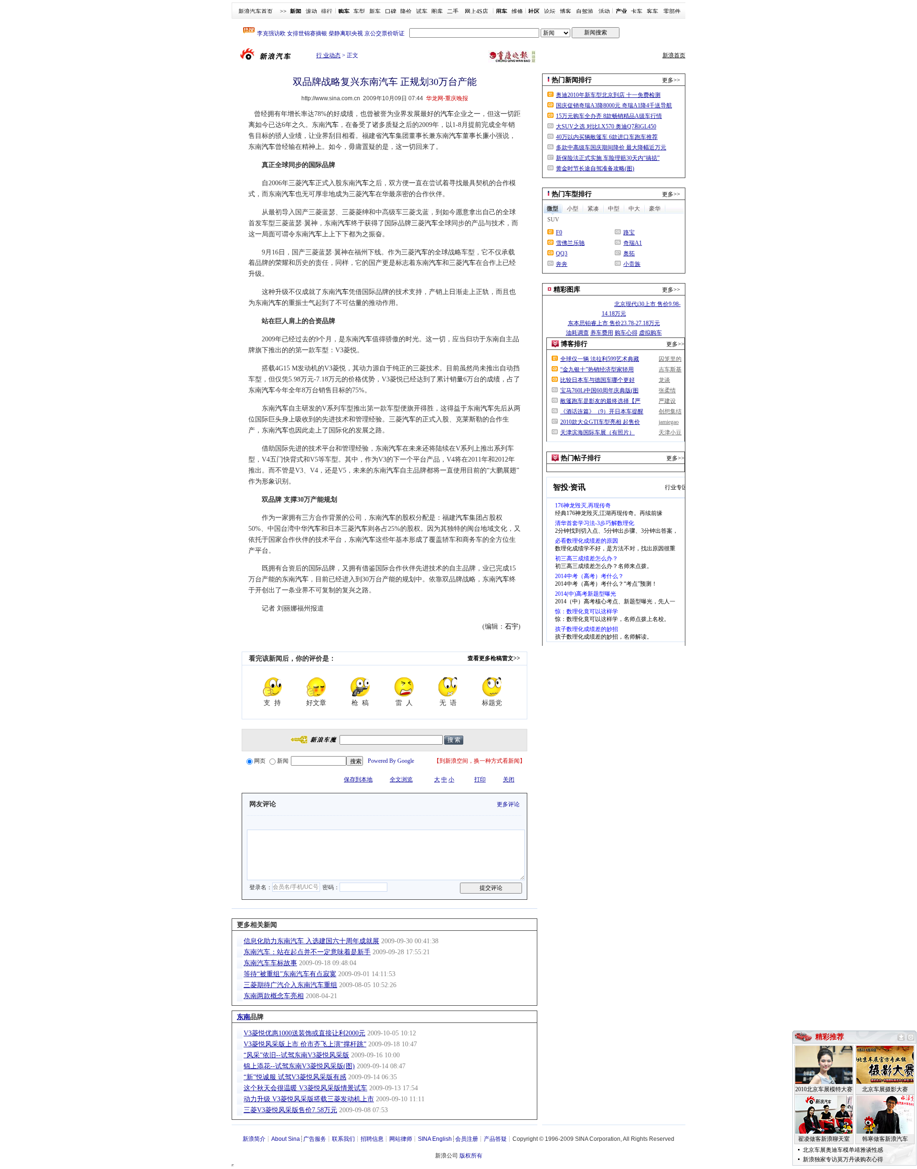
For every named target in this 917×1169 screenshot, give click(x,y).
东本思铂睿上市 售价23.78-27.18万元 (614, 323)
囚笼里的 (670, 359)
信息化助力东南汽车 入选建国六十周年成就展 (311, 941)
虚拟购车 (650, 332)
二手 (452, 11)
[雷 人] (404, 686)
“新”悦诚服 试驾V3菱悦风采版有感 (295, 1077)
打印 (480, 779)
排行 (326, 11)
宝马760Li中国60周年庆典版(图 (599, 390)
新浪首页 (673, 55)
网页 (260, 761)
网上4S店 (476, 11)
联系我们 (343, 1139)
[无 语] (448, 686)
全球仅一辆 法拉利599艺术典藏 (599, 359)
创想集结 (670, 411)
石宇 (511, 626)
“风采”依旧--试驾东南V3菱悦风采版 (296, 1055)
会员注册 (466, 1139)
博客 (565, 11)
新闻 (282, 761)
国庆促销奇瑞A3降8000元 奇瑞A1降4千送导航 (614, 105)
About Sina (285, 1139)
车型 (359, 11)
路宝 (629, 232)
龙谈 (664, 380)
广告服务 (314, 1139)
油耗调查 (577, 332)
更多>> (671, 80)
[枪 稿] (360, 686)
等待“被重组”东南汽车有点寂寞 (290, 974)
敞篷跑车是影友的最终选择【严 (600, 401)
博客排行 (574, 344)
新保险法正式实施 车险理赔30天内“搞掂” (608, 158)
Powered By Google (391, 761)
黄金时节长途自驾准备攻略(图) (595, 168)
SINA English (435, 1139)
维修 (517, 11)
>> (283, 11)
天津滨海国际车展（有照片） (597, 432)
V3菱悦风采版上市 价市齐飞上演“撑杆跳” (305, 1044)
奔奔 (561, 264)
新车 (375, 11)
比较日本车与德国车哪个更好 (597, 380)
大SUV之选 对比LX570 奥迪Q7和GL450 (606, 126)
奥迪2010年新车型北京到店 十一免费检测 (608, 95)
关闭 (508, 779)
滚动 (311, 11)
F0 (559, 232)
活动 (604, 11)
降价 (406, 11)
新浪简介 (254, 1139)
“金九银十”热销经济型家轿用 (597, 369)
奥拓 (629, 253)
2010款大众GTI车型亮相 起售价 (600, 422)
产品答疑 (495, 1139)
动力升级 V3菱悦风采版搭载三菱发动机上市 (309, 1099)
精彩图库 (567, 289)
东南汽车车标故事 (270, 963)
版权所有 (470, 1155)
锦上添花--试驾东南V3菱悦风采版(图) (299, 1066)
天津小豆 (670, 432)
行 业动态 (328, 55)
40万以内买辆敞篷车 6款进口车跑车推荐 (607, 137)
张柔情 (667, 390)
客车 (652, 11)
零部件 (672, 11)
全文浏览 (401, 779)
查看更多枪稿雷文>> (494, 658)
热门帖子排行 (581, 458)
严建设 (667, 401)
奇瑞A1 (632, 243)
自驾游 (584, 11)
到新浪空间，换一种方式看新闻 (479, 761)
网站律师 (400, 1139)
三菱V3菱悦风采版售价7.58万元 (290, 1110)
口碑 (390, 11)
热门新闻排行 (572, 80)
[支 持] (272, 686)
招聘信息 (372, 1139)
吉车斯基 (670, 369)
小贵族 (631, 264)
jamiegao (669, 422)
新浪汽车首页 (255, 11)
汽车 (447, 113)
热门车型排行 (572, 194)
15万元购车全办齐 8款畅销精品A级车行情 (609, 116)
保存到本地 (358, 779)
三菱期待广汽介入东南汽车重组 (290, 985)
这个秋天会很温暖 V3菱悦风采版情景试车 (305, 1088)
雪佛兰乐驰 (570, 243)
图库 (437, 11)
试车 (421, 11)
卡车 (636, 11)
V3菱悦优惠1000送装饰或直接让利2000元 (304, 1033)
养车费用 (601, 332)
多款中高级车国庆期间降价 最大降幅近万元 (611, 147)
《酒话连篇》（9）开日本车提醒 (601, 411)
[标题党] (491, 686)
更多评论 (508, 804)
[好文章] (316, 686)
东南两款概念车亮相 (274, 996)
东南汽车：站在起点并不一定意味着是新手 (307, 952)
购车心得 (626, 332)
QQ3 (561, 253)
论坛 (549, 11)
